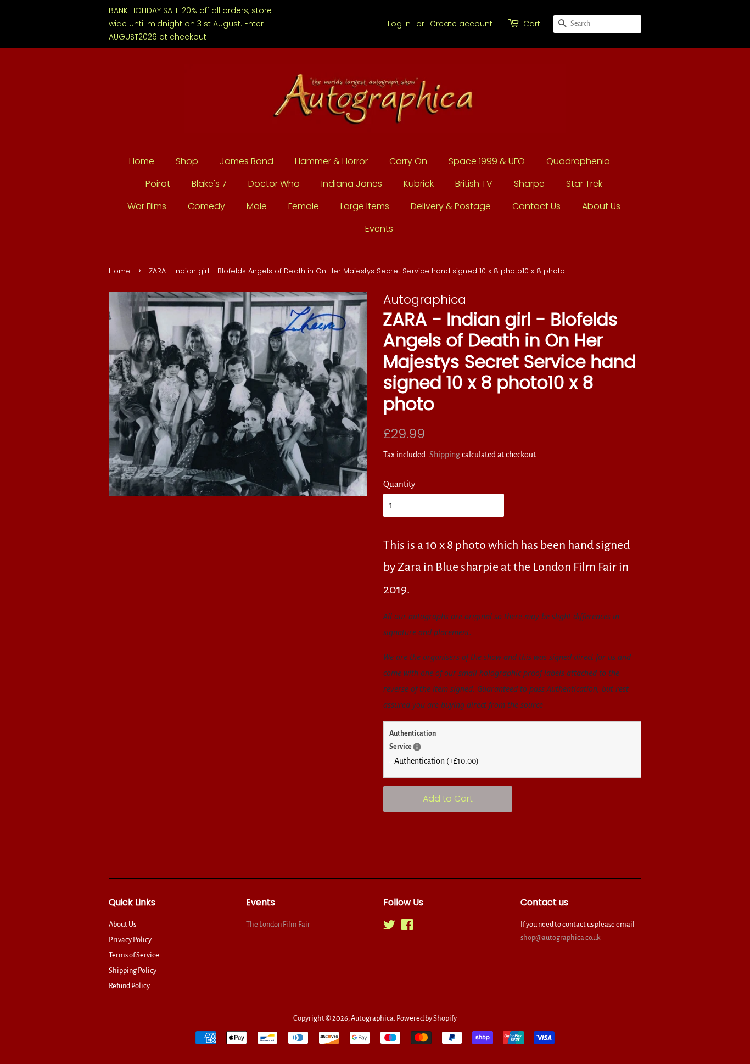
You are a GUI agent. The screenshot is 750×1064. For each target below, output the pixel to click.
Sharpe (529, 183)
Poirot (157, 183)
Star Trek (584, 183)
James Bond (246, 161)
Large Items (364, 206)
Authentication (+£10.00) (436, 761)
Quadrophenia (578, 161)
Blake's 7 (209, 183)
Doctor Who (274, 183)
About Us (601, 206)
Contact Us (536, 206)
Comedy (206, 206)
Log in (399, 23)
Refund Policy (129, 986)
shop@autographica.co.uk (560, 937)
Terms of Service (134, 955)
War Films (146, 206)
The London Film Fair (278, 924)
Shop (187, 161)
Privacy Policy (130, 940)
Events (379, 228)
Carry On (408, 161)
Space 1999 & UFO (487, 161)
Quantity (399, 484)
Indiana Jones (351, 183)
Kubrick (419, 183)
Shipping (444, 454)
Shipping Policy (132, 970)
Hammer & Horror (331, 161)
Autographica (372, 1018)
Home (141, 161)
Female (303, 206)
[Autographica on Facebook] (407, 927)
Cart (531, 23)
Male (257, 206)
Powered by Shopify (426, 1018)
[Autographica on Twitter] (389, 927)
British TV (473, 183)
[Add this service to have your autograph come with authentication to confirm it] (417, 747)
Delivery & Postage (451, 206)
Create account (461, 23)
